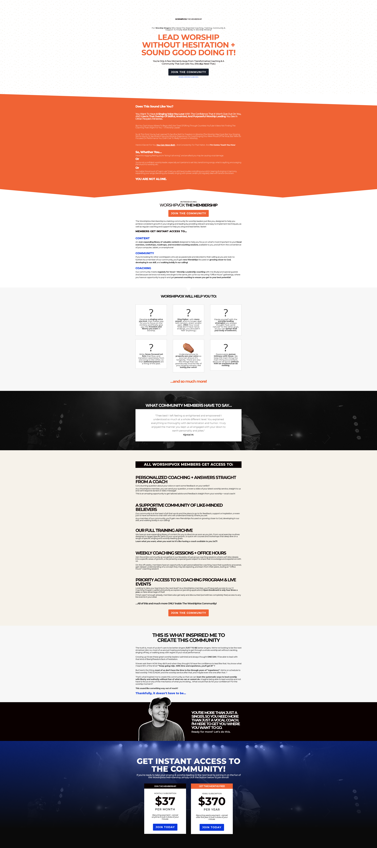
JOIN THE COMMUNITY (188, 72)
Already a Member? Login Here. (189, 77)
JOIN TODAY (165, 827)
